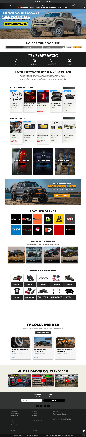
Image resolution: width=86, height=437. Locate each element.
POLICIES (13, 430)
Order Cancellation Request (38, 417)
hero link (2, 9)
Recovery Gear (53, 7)
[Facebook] (37, 406)
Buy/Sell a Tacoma (15, 413)
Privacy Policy (29, 435)
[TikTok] (48, 406)
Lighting (38, 7)
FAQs (12, 420)
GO (64, 47)
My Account (34, 413)
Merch (59, 7)
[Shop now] (22, 161)
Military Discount (15, 427)
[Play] (19, 380)
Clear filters (69, 47)
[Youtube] (41, 406)
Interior (32, 7)
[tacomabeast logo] (43, 5)
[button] (83, 431)
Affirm (12, 422)
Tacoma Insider (14, 415)
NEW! (22, 7)
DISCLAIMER (34, 430)
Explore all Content (43, 332)
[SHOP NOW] (43, 161)
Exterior (26, 7)
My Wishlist (34, 415)
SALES (19, 7)
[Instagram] (44, 406)
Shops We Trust (14, 424)
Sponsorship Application (37, 420)
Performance (44, 7)
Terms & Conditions (35, 435)
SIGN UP (54, 400)
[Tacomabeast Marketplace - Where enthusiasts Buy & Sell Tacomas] (43, 192)
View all (68, 87)
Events (12, 417)
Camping (65, 7)
